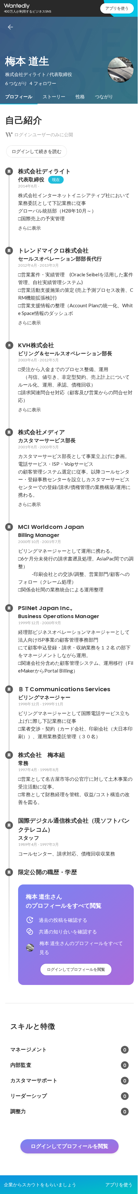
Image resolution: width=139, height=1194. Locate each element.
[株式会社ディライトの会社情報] (9, 171)
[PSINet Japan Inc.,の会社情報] (9, 608)
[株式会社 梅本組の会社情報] (9, 755)
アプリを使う (117, 8)
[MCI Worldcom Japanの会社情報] (9, 527)
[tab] (18, 96)
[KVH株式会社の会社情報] (9, 345)
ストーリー (54, 96)
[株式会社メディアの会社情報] (9, 432)
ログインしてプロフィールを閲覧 (76, 969)
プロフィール (18, 96)
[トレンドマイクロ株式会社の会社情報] (9, 250)
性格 (80, 96)
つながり (104, 96)
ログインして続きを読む (36, 151)
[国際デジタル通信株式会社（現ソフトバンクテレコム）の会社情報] (9, 825)
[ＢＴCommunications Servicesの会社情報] (9, 689)
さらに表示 (29, 228)
